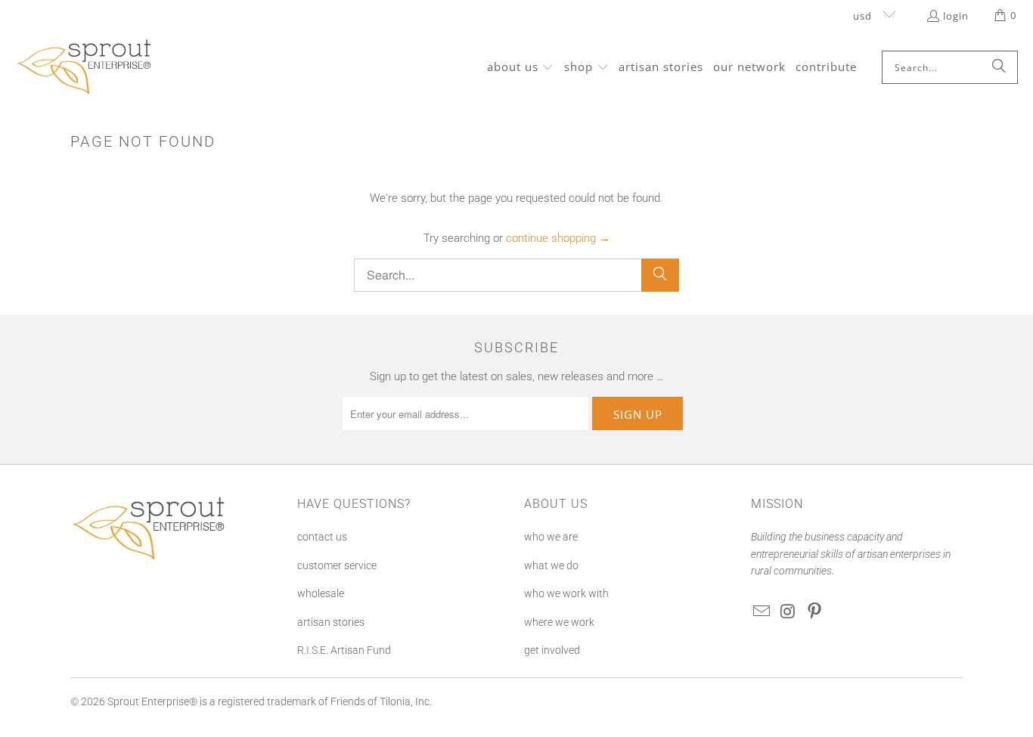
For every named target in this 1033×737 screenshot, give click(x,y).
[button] (520, 67)
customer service (337, 565)
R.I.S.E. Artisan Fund (344, 650)
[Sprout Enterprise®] (85, 67)
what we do (551, 565)
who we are (551, 537)
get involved (552, 650)
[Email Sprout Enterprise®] (762, 612)
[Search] (999, 67)
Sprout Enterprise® (152, 701)
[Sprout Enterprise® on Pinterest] (814, 612)
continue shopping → (558, 238)
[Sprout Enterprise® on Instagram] (788, 612)
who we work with (566, 593)
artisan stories (330, 622)
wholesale (320, 593)
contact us (322, 537)
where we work (559, 622)
